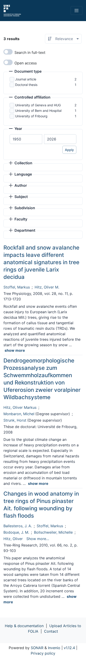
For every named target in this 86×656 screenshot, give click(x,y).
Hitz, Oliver (13, 538)
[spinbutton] (26, 139)
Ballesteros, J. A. (17, 526)
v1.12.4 (69, 647)
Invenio (54, 647)
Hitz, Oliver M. (47, 287)
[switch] (8, 52)
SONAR (37, 647)
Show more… (37, 538)
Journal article (25, 79)
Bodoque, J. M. (16, 532)
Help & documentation (24, 625)
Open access (25, 63)
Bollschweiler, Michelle (53, 532)
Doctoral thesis (26, 85)
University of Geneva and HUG (38, 105)
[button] (25, 72)
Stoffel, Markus (16, 287)
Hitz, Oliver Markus (19, 407)
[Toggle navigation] (76, 10)
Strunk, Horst (14, 420)
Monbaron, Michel (18, 414)
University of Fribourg (31, 116)
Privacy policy (43, 653)
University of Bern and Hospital (38, 111)
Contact (51, 631)
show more (15, 350)
